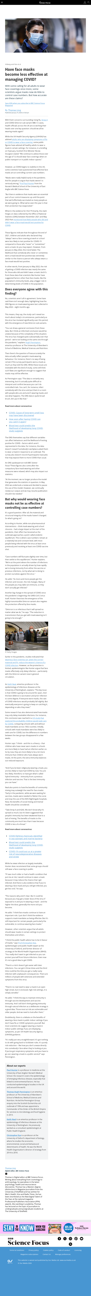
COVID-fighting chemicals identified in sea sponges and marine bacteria (25, 837)
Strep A (45, 120)
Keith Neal (12, 684)
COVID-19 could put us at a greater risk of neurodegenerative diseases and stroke (25, 854)
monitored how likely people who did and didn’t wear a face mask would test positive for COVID (26, 222)
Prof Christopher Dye (27, 943)
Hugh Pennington (33, 342)
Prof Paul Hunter (27, 183)
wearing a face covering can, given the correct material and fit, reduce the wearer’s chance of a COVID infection (25, 662)
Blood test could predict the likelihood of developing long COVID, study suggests (26, 428)
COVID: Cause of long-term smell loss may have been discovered (26, 414)
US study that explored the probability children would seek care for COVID (25, 721)
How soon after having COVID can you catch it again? (25, 420)
